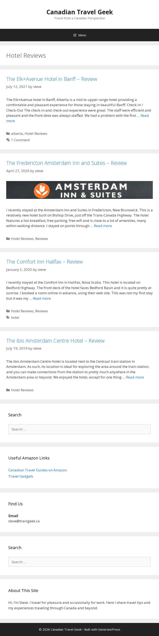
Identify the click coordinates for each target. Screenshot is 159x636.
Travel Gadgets (20, 476)
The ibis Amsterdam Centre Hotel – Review (55, 340)
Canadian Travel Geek (79, 12)
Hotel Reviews (36, 133)
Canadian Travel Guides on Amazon (37, 470)
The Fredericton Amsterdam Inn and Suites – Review (66, 162)
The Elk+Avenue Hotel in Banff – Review (51, 78)
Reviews (41, 238)
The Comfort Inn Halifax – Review (44, 261)
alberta (17, 133)
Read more (103, 225)
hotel (15, 317)
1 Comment (20, 139)
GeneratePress (109, 629)
